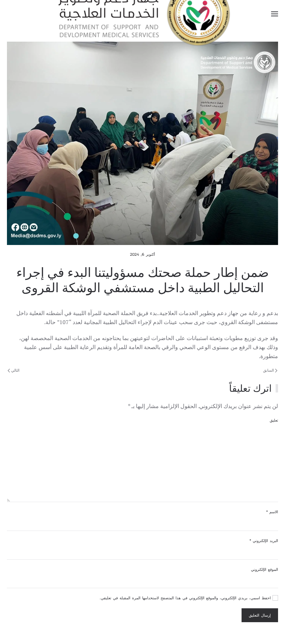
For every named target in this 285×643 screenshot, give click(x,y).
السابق (269, 370)
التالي (14, 370)
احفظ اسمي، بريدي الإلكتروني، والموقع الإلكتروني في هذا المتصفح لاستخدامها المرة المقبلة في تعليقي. (186, 597)
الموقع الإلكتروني (264, 569)
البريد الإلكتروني (264, 540)
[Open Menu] (274, 14)
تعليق (274, 420)
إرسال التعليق (260, 615)
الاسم (272, 511)
